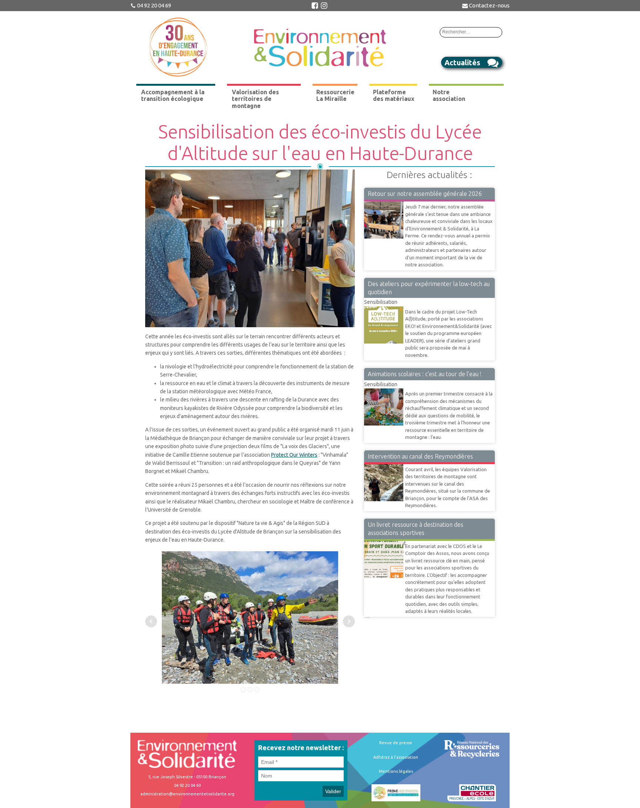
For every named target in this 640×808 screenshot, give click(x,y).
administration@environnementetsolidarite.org (187, 794)
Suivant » (368, 617)
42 (366, 617)
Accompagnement (385, 540)
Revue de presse (395, 742)
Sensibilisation (380, 302)
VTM (369, 463)
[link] (294, 455)
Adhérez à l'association (395, 757)
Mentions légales (396, 771)
